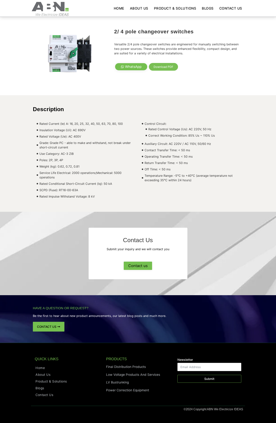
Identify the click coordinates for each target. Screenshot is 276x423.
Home (119, 8)
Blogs (208, 8)
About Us (139, 8)
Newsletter (185, 360)
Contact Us (230, 8)
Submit (209, 379)
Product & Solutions (175, 8)
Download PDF (163, 67)
